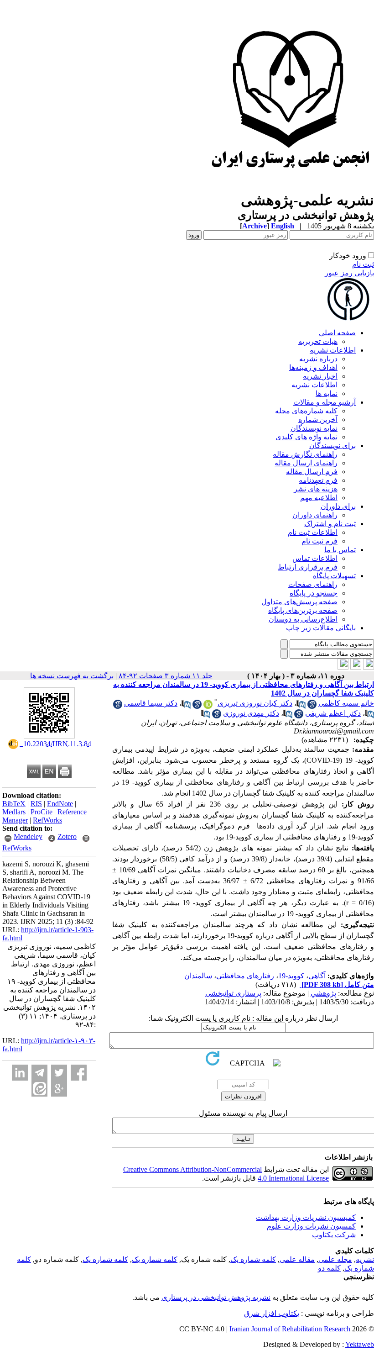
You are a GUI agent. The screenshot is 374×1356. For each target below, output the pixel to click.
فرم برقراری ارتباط (308, 567)
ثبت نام (363, 264)
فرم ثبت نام (319, 541)
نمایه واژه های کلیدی (306, 437)
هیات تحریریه (318, 341)
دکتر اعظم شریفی (333, 713)
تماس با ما (340, 550)
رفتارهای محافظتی (245, 976)
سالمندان (198, 976)
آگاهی (317, 976)
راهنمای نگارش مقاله (305, 454)
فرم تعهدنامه (318, 480)
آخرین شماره (318, 419)
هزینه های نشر (316, 489)
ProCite (41, 812)
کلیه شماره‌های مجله (306, 411)
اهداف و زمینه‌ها (313, 367)
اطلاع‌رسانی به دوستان (303, 619)
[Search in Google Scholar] (312, 706)
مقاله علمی (297, 1259)
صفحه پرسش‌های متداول (299, 602)
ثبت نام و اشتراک (330, 524)
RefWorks (47, 820)
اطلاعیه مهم (319, 497)
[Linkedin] (20, 1073)
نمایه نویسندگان (314, 428)
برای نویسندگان (332, 445)
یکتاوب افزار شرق (271, 1313)
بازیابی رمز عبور (349, 273)
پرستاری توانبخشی (233, 993)
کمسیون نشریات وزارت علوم (311, 1226)
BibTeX (14, 803)
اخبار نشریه (320, 376)
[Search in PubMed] (301, 706)
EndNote (60, 803)
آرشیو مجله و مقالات (324, 402)
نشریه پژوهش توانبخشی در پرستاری (215, 1297)
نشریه (365, 1259)
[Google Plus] (59, 1089)
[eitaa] (39, 1089)
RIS (36, 803)
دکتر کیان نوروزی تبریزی (255, 703)
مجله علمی (335, 1259)
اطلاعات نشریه (333, 350)
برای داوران (338, 506)
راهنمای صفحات (313, 584)
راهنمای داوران (315, 515)
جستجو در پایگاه (314, 593)
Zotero (67, 836)
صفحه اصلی (337, 333)
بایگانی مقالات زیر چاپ (321, 628)
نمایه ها (327, 393)
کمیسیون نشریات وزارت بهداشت (306, 1217)
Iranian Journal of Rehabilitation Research (289, 1329)
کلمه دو (329, 1268)
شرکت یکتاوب (334, 1235)
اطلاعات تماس (315, 558)
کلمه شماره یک (253, 1259)
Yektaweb (359, 1344)
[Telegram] (39, 1073)
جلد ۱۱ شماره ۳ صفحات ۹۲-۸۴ (166, 676)
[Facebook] (79, 1073)
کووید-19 (291, 976)
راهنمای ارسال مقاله (306, 463)
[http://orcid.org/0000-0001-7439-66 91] (208, 706)
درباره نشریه (318, 359)
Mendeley (28, 836)
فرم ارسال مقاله (312, 471)
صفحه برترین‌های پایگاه (303, 610)
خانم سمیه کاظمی (346, 703)
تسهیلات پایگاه (334, 576)
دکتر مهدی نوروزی (251, 713)
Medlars (14, 812)
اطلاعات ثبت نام (313, 532)
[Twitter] (59, 1073)
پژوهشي (323, 993)
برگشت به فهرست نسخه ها (72, 676)
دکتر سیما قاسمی (150, 703)
